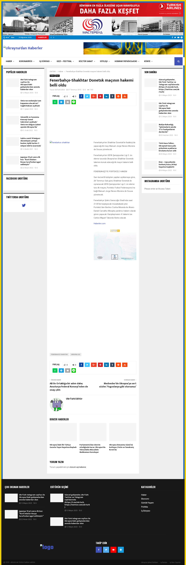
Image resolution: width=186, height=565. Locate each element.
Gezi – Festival (64, 61)
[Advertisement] (93, 125)
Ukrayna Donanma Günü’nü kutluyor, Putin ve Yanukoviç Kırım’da (121, 447)
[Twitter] (106, 550)
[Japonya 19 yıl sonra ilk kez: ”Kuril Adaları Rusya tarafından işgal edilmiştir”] (12, 160)
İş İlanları (164, 562)
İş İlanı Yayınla (175, 562)
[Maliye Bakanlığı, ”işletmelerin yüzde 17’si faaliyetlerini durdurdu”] (150, 127)
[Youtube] (113, 550)
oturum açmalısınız (78, 467)
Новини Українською (126, 61)
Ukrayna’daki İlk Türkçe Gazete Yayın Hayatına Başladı (63, 446)
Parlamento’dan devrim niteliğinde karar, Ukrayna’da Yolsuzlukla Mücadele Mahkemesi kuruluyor (92, 448)
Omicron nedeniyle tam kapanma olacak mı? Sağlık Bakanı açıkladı (30, 103)
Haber (9, 61)
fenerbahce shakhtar (59, 354)
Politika (144, 507)
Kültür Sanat (86, 61)
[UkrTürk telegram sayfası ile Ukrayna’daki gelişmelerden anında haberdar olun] (12, 82)
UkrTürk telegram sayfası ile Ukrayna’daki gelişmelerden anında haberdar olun (30, 84)
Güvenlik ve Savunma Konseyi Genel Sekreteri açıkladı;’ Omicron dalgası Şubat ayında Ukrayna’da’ (30, 122)
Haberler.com (100, 223)
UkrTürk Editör (60, 90)
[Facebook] (99, 550)
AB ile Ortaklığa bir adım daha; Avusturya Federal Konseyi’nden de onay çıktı (69, 387)
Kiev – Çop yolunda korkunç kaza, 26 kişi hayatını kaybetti (168, 164)
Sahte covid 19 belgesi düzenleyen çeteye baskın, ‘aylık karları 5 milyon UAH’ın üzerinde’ (30, 142)
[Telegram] (121, 550)
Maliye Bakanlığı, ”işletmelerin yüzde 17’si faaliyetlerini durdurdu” (167, 128)
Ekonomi (145, 499)
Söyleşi (104, 61)
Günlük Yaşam (147, 503)
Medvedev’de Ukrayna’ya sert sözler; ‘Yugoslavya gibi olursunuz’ (117, 385)
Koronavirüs (25, 61)
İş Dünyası (44, 61)
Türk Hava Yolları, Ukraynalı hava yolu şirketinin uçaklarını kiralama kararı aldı (168, 147)
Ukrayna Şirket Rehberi (149, 562)
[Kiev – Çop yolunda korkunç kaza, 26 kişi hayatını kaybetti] (150, 165)
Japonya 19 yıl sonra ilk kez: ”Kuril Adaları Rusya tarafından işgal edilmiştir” (30, 161)
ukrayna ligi (75, 354)
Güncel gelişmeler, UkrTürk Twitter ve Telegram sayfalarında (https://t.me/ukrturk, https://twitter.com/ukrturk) (169, 86)
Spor (57, 75)
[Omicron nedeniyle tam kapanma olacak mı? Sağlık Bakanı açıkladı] (12, 104)
